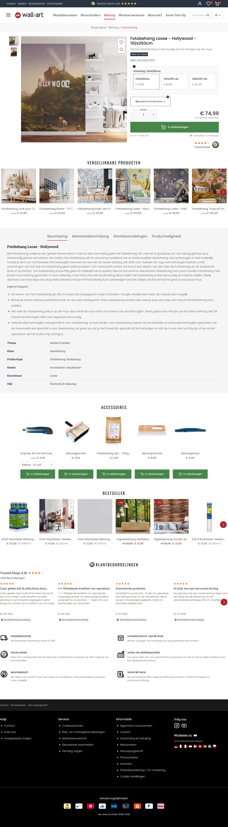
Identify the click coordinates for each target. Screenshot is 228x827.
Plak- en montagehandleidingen (83, 732)
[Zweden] (209, 746)
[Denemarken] (195, 746)
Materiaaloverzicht (74, 738)
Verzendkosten (21, 636)
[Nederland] (190, 746)
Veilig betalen (136, 672)
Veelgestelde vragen (18, 738)
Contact (9, 726)
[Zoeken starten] (208, 15)
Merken (22, 3)
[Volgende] (223, 192)
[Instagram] (176, 725)
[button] (74, 89)
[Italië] (185, 746)
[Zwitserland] (200, 746)
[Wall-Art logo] (29, 15)
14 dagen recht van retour (145, 636)
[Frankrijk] (180, 746)
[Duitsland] (176, 746)
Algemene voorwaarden (136, 726)
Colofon (4, 705)
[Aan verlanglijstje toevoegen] (121, 42)
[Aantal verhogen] (153, 114)
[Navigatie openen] (8, 15)
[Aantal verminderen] (134, 114)
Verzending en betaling (135, 738)
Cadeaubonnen (72, 726)
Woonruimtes (36, 3)
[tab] (57, 236)
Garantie (126, 764)
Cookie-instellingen (132, 776)
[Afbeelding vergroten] (121, 49)
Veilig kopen (19, 652)
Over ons (10, 732)
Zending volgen (72, 751)
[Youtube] (184, 725)
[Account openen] (199, 3)
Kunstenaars (55, 3)
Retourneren (128, 745)
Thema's (11, 3)
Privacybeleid (18, 705)
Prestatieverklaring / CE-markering (142, 770)
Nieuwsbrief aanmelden (78, 745)
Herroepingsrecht (38, 705)
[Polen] (214, 746)
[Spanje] (205, 746)
